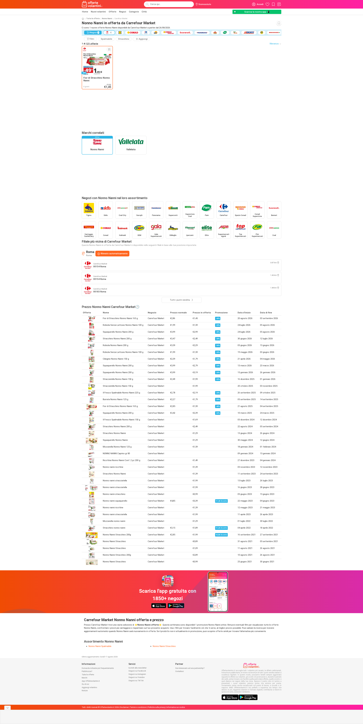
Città (144, 11)
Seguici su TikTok (136, 680)
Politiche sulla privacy (156, 707)
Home (85, 11)
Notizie (85, 690)
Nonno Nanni (107, 19)
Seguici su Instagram (137, 674)
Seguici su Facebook (137, 671)
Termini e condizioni (138, 707)
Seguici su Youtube (136, 677)
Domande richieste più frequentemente (98, 668)
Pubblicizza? (87, 671)
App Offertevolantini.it (91, 681)
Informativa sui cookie (176, 707)
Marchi (84, 678)
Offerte (112, 11)
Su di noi (85, 684)
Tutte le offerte (93, 19)
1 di (90, 43)
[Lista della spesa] (279, 4)
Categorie (134, 11)
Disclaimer (124, 707)
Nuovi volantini (98, 11)
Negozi (122, 11)
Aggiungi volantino (89, 687)
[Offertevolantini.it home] (92, 4)
